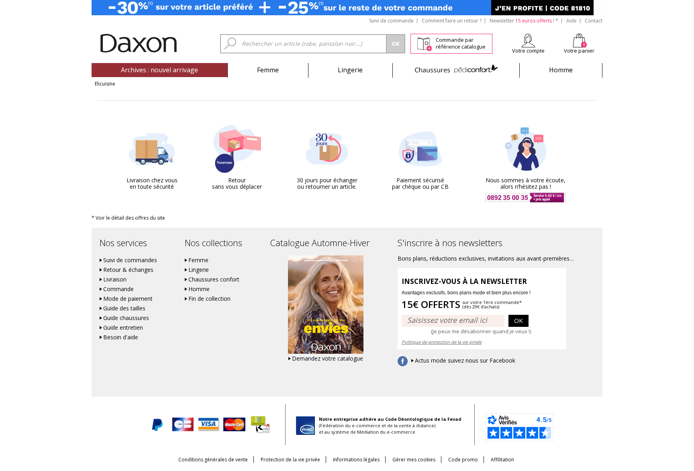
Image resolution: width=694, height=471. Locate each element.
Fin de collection (209, 299)
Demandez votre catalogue (327, 358)
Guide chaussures (126, 318)
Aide (571, 20)
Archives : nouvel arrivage (159, 69)
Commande (118, 289)
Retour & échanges (128, 270)
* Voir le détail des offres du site (128, 217)
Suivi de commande (391, 20)
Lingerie (350, 69)
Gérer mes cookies (413, 459)
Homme (561, 69)
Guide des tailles (124, 308)
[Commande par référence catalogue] (424, 42)
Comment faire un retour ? (452, 20)
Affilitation (502, 459)
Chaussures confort (213, 279)
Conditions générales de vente (213, 459)
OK (518, 320)
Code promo (463, 459)
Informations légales (356, 459)
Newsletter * (524, 20)
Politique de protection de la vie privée (442, 342)
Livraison (115, 279)
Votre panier (579, 50)
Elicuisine (105, 83)
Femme (268, 69)
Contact (593, 20)
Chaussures (456, 69)
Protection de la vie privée (290, 459)
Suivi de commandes (130, 260)
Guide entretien (123, 327)
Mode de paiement (128, 299)
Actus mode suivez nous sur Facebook (465, 360)
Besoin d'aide (120, 337)
